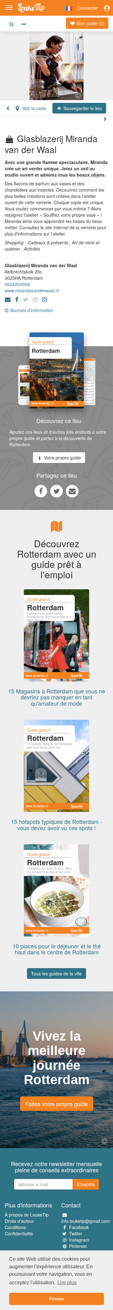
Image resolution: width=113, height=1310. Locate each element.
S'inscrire (86, 1184)
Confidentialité (19, 1233)
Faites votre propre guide (56, 1104)
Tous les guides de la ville (56, 973)
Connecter (87, 8)
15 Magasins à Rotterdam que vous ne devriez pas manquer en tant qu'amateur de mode (56, 697)
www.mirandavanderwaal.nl (32, 290)
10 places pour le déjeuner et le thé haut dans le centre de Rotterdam (57, 949)
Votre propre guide (62, 457)
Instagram (79, 1240)
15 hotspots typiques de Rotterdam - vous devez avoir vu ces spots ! (56, 824)
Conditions (15, 1227)
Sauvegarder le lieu (82, 108)
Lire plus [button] (67, 1282)
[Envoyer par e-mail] (72, 491)
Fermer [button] (56, 1298)
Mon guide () (90, 23)
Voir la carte (33, 108)
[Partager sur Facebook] (41, 491)
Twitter (75, 1233)
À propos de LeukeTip (27, 1215)
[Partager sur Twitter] (56, 491)
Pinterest (78, 1246)
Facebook (79, 1227)
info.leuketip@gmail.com (85, 1221)
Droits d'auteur (19, 1221)
